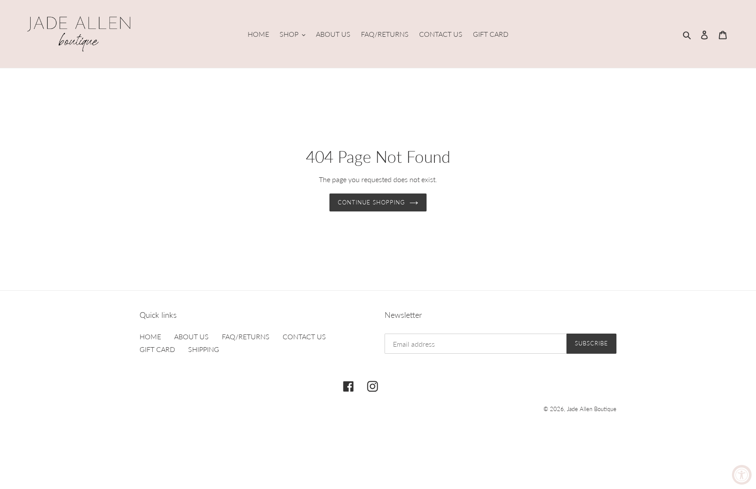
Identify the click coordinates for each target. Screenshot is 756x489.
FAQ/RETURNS (246, 336)
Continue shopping (372, 202)
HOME (150, 336)
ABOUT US (191, 336)
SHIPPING (203, 349)
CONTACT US (304, 336)
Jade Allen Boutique (591, 408)
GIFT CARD (157, 349)
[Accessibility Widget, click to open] (742, 475)
